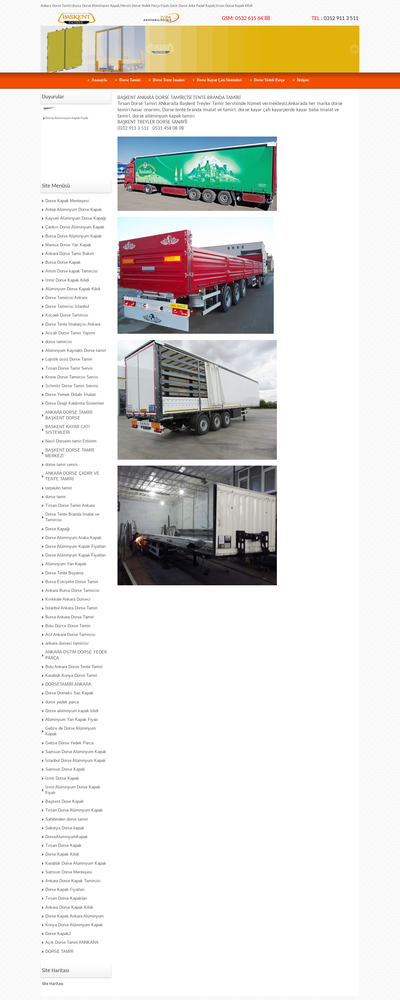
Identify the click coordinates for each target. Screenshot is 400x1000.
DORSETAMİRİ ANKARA (68, 684)
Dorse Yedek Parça (269, 80)
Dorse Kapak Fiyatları (65, 889)
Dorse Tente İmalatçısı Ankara (72, 324)
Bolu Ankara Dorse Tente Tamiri (73, 666)
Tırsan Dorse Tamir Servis (69, 368)
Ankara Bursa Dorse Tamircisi (72, 590)
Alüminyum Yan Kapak (66, 564)
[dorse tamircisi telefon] (161, 21)
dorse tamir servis (61, 464)
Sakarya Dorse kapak (64, 828)
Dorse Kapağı (57, 529)
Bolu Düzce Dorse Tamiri (67, 625)
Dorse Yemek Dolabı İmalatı (70, 394)
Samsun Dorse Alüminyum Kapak (75, 751)
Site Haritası (52, 984)
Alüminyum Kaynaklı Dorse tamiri (75, 350)
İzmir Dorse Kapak (62, 778)
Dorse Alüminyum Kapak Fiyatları (75, 546)
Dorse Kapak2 (58, 933)
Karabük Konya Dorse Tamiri (71, 675)
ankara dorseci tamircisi (66, 643)
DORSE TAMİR (59, 951)
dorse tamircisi (58, 341)
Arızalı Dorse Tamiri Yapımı (70, 333)
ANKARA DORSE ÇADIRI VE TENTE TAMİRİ (72, 476)
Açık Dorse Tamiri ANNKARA (71, 942)
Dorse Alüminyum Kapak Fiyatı (67, 112)
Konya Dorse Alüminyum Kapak (74, 924)
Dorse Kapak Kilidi (62, 854)
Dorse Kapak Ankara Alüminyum (74, 916)
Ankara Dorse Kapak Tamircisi (72, 880)
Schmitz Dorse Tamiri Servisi (71, 385)
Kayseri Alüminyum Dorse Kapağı (75, 218)
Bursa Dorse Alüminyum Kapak (73, 236)
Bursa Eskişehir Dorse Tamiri (71, 581)
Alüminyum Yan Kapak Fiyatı (71, 719)
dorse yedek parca (62, 702)
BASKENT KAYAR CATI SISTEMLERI (67, 429)
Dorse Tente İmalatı (168, 80)
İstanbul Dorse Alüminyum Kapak (75, 760)
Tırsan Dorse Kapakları (66, 898)
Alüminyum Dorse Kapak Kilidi (72, 289)
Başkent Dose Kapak (64, 801)
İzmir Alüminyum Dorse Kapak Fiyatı (72, 790)
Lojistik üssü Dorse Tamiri (68, 359)
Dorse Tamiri (129, 80)
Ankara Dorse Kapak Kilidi (69, 907)
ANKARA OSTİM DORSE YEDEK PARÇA (76, 655)
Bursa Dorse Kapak (63, 262)
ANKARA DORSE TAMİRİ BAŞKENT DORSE (68, 415)
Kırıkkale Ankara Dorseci (67, 599)
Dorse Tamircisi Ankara (66, 297)
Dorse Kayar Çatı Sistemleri (219, 80)
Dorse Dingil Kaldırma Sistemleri (74, 403)
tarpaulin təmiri (58, 488)
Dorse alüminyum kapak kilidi (71, 710)
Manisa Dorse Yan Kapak (68, 244)
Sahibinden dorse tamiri (66, 819)
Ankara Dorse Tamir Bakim (69, 253)
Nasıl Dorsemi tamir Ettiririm (71, 441)
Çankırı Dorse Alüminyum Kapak (74, 227)
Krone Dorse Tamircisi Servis (71, 377)
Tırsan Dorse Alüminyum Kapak (74, 810)
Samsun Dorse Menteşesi (68, 872)
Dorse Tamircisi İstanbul (67, 306)
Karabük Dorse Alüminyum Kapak (75, 863)
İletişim (303, 80)
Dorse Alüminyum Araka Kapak (73, 537)
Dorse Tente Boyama (64, 573)
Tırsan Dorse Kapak (63, 845)
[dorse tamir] (76, 19)
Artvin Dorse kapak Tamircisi (71, 271)
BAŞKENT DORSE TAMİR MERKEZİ (69, 453)
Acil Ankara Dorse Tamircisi (70, 634)
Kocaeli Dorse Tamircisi (66, 315)
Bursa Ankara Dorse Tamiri (69, 617)
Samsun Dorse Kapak (65, 769)
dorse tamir (55, 496)
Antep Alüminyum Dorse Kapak (73, 209)
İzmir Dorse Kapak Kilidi (67, 280)
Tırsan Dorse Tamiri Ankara (70, 505)
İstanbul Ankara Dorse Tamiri (71, 608)
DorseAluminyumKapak (66, 836)
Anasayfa (99, 80)
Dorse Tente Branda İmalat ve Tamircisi (72, 517)
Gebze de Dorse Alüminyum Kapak (70, 731)
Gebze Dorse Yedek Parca (69, 743)
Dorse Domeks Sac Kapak (69, 693)
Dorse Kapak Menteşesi (67, 200)
